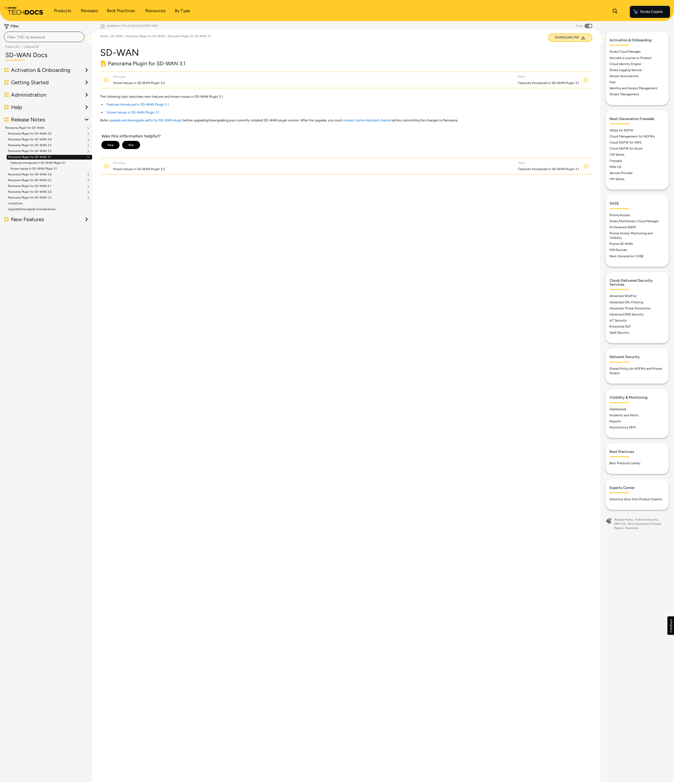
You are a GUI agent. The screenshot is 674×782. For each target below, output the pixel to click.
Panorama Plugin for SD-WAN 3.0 (30, 174)
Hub (612, 82)
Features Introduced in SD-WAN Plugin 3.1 (38, 163)
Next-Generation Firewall (644, 524)
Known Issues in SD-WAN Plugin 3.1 (34, 168)
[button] (670, 625)
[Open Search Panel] (615, 12)
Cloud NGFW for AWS (625, 142)
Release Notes (623, 519)
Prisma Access (619, 215)
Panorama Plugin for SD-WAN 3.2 (29, 151)
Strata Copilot (651, 11)
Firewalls (615, 161)
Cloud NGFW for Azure (626, 148)
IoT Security (618, 320)
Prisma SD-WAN (621, 244)
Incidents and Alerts (623, 415)
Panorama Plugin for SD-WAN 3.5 (29, 133)
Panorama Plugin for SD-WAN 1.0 (29, 197)
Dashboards (617, 409)
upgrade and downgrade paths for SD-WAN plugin (145, 120)
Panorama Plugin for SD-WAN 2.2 (29, 180)
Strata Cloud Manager (625, 51)
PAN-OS (615, 167)
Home (104, 36)
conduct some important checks (367, 120)
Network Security (646, 519)
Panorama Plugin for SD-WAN (24, 128)
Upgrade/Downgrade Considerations (32, 209)
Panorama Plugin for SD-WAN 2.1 (29, 186)
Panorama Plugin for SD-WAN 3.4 (30, 139)
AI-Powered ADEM (622, 227)
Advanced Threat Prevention (630, 308)
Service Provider (621, 173)
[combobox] (44, 37)
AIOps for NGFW (621, 130)
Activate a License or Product (630, 58)
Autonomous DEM (622, 427)
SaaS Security (619, 332)
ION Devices (618, 250)
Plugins (618, 528)
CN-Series (617, 154)
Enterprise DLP (620, 326)
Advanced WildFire (623, 296)
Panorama (631, 528)
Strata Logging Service (625, 70)
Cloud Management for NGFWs (632, 136)
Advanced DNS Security (626, 314)
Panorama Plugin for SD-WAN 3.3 (29, 145)
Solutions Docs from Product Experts (635, 499)
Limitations (15, 203)
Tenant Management (624, 94)
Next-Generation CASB (626, 256)
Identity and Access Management (633, 88)
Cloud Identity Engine (625, 64)
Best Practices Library (624, 463)
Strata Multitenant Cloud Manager (634, 221)
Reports (615, 421)
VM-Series (617, 179)
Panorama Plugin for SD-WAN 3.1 (29, 157)
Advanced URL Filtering (626, 302)
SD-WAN (117, 36)
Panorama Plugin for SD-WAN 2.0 (30, 192)
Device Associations (623, 76)
